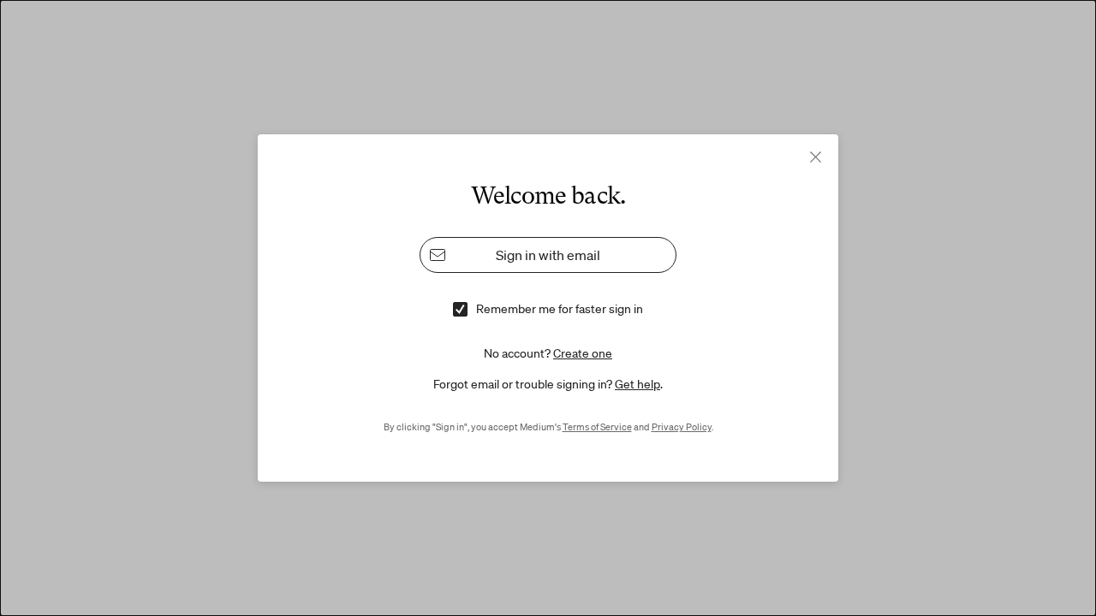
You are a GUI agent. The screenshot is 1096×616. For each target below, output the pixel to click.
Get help (637, 384)
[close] (815, 157)
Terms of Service (597, 427)
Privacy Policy (682, 427)
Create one (582, 353)
